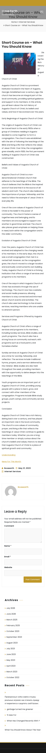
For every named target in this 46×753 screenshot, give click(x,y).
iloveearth (9, 468)
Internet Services (27, 22)
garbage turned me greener (20, 709)
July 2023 (10, 648)
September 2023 (14, 637)
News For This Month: (11, 461)
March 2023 (11, 671)
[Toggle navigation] (41, 12)
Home (14, 22)
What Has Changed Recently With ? (23, 720)
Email (7, 556)
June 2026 (11, 614)
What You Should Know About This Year (23, 729)
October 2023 (12, 631)
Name (7, 546)
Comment (9, 526)
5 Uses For (11, 715)
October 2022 (12, 677)
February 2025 (13, 625)
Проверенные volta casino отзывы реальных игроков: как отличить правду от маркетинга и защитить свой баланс (22, 700)
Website (8, 567)
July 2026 (10, 608)
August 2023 (12, 642)
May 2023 (10, 660)
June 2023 (11, 654)
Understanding (8, 455)
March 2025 (11, 619)
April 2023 (10, 666)
